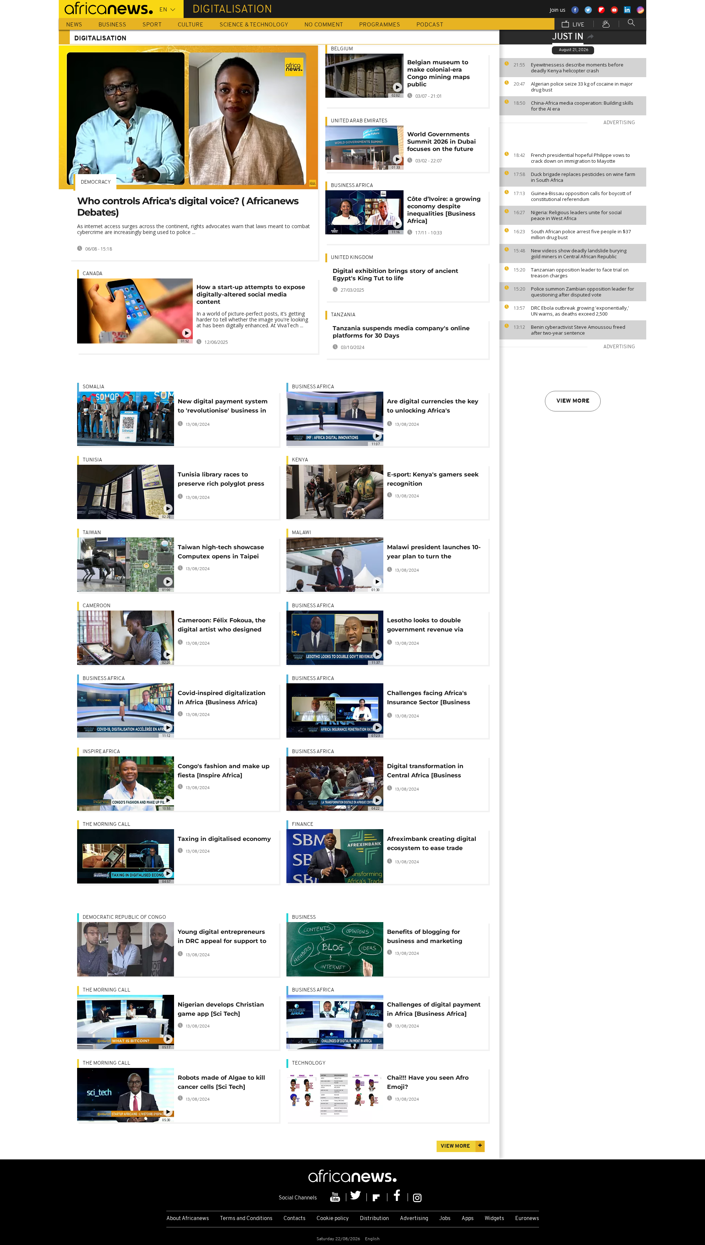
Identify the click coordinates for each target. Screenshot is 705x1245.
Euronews (527, 1218)
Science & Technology (254, 25)
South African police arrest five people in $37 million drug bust (581, 234)
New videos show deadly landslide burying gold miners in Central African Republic (578, 253)
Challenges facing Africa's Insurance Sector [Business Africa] (428, 699)
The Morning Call (106, 824)
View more (572, 401)
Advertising (414, 1218)
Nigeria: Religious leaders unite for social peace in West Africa (576, 215)
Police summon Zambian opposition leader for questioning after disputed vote (582, 292)
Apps (468, 1218)
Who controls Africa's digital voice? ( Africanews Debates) (188, 206)
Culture (190, 25)
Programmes (379, 25)
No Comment (323, 25)
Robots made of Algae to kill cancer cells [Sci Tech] (221, 1082)
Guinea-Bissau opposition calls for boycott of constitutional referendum (581, 196)
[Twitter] (356, 1197)
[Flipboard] (377, 1197)
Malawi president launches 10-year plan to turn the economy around (434, 553)
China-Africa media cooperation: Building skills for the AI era (582, 106)
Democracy (96, 182)
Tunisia (92, 460)
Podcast (429, 25)
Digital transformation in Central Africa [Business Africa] (425, 772)
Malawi (301, 533)
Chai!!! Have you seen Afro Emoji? (428, 1082)
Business (112, 25)
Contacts (294, 1218)
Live (578, 25)
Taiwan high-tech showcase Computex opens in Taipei (221, 552)
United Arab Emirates (359, 121)
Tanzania (343, 315)
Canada (92, 274)
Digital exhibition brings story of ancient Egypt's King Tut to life (395, 274)
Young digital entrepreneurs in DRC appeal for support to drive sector (222, 937)
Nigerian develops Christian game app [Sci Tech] (221, 1009)
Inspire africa (101, 752)
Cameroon (97, 606)
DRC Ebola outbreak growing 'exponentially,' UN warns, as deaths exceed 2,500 (580, 311)
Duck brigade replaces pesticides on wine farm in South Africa (583, 177)
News (74, 25)
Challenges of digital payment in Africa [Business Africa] (434, 1009)
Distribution (374, 1218)
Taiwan (92, 533)
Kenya (300, 460)
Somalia (93, 387)
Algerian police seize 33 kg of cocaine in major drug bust (582, 87)
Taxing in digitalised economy (224, 838)
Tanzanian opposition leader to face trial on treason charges (580, 272)
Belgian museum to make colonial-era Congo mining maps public (438, 73)
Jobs (445, 1218)
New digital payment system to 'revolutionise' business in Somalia (223, 407)
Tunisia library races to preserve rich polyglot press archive (221, 480)
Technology (309, 1063)
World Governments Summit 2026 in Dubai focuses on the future (441, 141)
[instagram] (417, 1197)
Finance (302, 824)
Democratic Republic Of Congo (124, 917)
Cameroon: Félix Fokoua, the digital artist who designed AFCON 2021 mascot (221, 626)
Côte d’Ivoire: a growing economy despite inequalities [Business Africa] (444, 209)
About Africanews (187, 1218)
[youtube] (336, 1197)
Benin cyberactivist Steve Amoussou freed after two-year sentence (578, 330)
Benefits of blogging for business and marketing (424, 936)
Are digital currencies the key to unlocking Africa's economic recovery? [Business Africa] (434, 407)
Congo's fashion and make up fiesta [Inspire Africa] (224, 771)
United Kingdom (352, 257)
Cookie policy (333, 1218)
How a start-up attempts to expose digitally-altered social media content (250, 294)
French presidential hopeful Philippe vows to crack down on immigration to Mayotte (580, 158)
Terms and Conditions (246, 1218)
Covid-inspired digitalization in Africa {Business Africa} (221, 698)
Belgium (342, 49)
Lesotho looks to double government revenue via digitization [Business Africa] (431, 626)
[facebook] (397, 1197)
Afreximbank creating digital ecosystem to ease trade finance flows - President (431, 844)
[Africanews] (106, 7)
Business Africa (352, 185)
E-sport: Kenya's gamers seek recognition (432, 479)
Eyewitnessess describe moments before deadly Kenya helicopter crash (577, 67)
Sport (152, 25)
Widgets (494, 1218)
